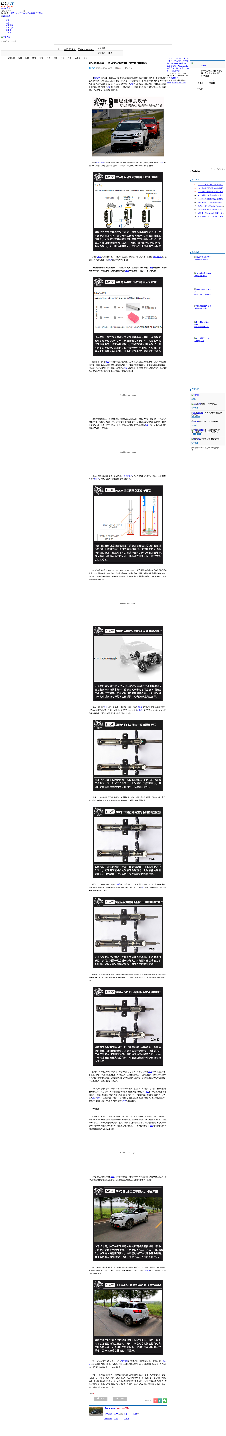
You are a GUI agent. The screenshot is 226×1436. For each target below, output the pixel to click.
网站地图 (179, 68)
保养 (48, 58)
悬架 (132, 84)
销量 (62, 58)
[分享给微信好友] (165, 1400)
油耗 (34, 58)
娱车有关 (195, 408)
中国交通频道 (196, 434)
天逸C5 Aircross (86, 49)
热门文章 (195, 180)
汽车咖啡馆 (196, 417)
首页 (7, 20)
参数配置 (11, 58)
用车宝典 (9, 28)
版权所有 (175, 78)
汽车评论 (39, 13)
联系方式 (183, 63)
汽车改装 (23, 13)
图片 (110, 53)
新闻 (7, 23)
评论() (128, 68)
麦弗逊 (139, 710)
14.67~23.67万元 (123, 1408)
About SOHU (183, 66)
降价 (69, 58)
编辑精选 (195, 252)
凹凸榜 (194, 425)
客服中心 (174, 63)
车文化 (8, 30)
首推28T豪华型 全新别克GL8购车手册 (212, 202)
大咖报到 (195, 389)
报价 (20, 58)
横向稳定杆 (157, 257)
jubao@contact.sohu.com (176, 83)
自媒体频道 (5, 8)
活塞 (118, 884)
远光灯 (92, 68)
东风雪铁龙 (70, 49)
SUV (17, 13)
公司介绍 (170, 68)
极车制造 (195, 443)
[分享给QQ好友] (160, 1400)
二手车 (8, 33)
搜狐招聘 (178, 61)
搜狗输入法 (180, 58)
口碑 (27, 58)
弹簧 (161, 163)
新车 (13, 13)
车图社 (194, 399)
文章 (55, 58)
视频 (41, 58)
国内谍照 (31, 13)
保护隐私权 (171, 66)
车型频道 (101, 53)
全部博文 (176, 71)
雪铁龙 (96, 479)
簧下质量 (124, 1361)
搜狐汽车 (6, 37)
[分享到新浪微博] (155, 1400)
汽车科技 (12, 41)
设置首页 (170, 58)
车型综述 (108, 1414)
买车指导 (9, 25)
